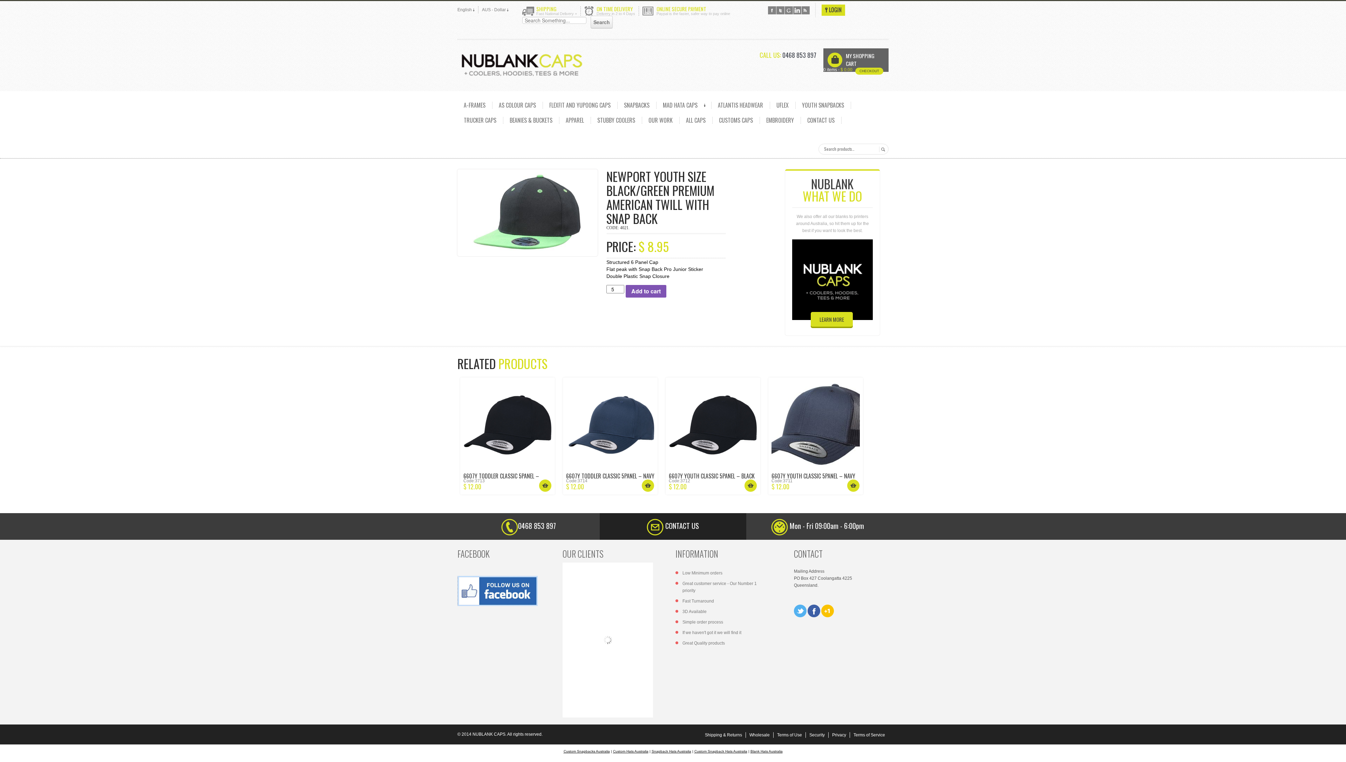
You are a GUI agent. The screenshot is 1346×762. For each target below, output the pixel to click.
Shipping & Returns (723, 735)
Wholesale (759, 735)
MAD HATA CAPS (680, 105)
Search (882, 149)
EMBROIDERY (780, 120)
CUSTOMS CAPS (736, 120)
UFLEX (782, 105)
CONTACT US (821, 120)
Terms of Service (869, 735)
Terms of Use (789, 735)
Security (817, 735)
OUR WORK (660, 120)
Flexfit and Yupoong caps (580, 105)
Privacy (839, 735)
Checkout (869, 71)
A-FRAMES (474, 105)
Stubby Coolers (616, 120)
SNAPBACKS (637, 105)
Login (833, 10)
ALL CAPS (696, 120)
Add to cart (646, 291)
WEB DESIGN (1335, 751)
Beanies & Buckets (531, 120)
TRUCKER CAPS (480, 120)
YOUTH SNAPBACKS (823, 105)
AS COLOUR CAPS (517, 105)
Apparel (575, 120)
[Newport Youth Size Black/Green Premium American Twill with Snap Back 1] (527, 212)
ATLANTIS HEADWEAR (740, 105)
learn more (832, 319)
